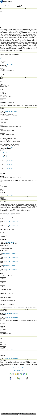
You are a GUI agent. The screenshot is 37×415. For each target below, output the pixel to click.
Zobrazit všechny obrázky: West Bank (18, 367)
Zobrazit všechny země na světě (18, 370)
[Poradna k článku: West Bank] (10, 379)
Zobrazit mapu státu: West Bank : (5, 58)
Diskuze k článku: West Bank (18, 369)
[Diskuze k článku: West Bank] (18, 379)
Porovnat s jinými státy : (7, 64)
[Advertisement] (18, 20)
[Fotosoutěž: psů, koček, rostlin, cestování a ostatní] (27, 379)
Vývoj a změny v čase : (14, 64)
